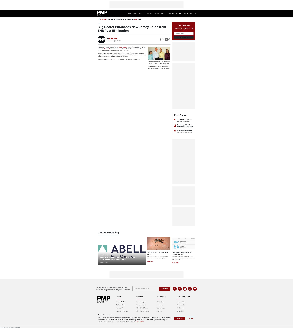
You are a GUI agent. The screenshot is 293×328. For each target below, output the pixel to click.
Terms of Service (10, 327)
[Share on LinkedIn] (166, 39)
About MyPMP (120, 302)
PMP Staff (113, 38)
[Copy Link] (169, 39)
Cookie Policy (181, 308)
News (99, 23)
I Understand (179, 318)
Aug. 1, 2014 (116, 59)
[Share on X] (163, 39)
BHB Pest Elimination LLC (110, 49)
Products (178, 13)
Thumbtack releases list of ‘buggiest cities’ (181, 253)
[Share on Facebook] (160, 39)
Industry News (141, 305)
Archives (159, 311)
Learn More (190, 318)
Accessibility (181, 311)
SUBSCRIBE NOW (183, 37)
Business (149, 13)
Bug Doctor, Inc (123, 47)
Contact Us (119, 308)
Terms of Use (181, 305)
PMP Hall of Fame (142, 308)
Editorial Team (120, 305)
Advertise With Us (122, 311)
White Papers (161, 308)
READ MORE (150, 261)
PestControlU (188, 13)
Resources (171, 13)
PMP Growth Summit (142, 311)
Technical (142, 13)
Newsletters (160, 302)
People (157, 13)
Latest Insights (141, 302)
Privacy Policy (181, 302)
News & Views (132, 13)
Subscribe (164, 288)
